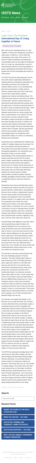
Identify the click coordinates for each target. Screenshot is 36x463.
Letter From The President (14, 35)
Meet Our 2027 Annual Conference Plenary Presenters (18, 436)
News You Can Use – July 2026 (15, 417)
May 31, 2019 (6, 31)
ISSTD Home (5, 17)
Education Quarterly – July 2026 (17, 430)
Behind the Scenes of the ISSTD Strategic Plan (16, 411)
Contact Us (25, 17)
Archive (18, 17)
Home (12, 17)
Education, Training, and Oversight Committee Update (16, 423)
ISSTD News (10, 13)
